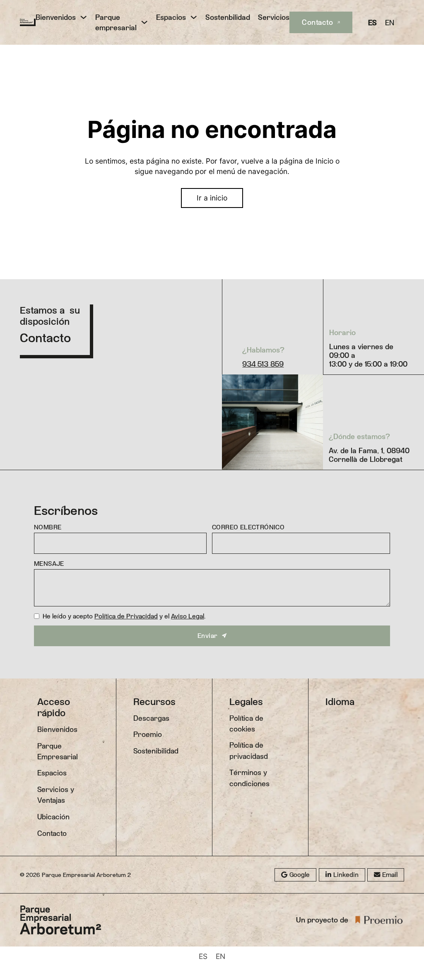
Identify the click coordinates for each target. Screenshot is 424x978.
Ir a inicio (212, 197)
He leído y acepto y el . (124, 616)
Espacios (171, 17)
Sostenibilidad (155, 751)
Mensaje (49, 563)
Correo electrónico (248, 527)
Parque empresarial (116, 22)
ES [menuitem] (372, 22)
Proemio (147, 734)
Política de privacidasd (248, 750)
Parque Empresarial (57, 751)
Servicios (273, 17)
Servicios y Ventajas (55, 795)
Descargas (151, 718)
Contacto (317, 22)
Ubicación (53, 816)
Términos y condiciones (249, 778)
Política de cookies (246, 723)
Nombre (47, 527)
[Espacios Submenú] (193, 17)
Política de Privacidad (126, 616)
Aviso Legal (187, 616)
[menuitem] (372, 22)
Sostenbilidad (227, 17)
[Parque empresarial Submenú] (144, 22)
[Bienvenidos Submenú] (83, 17)
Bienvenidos (56, 17)
